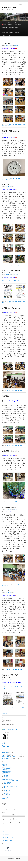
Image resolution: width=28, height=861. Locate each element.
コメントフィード (5, 746)
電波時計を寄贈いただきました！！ (9, 754)
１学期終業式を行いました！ (11, 308)
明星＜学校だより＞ (7, 775)
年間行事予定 (4, 27)
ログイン (4, 743)
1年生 (7, 124)
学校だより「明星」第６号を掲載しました (10, 756)
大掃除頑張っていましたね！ (11, 451)
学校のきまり (4, 35)
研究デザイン (16, 22)
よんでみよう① (7, 795)
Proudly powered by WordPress (14, 858)
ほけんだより (6, 776)
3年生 (13, 124)
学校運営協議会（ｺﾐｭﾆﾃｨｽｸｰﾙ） (7, 32)
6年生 (21, 124)
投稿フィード (4, 745)
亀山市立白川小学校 (9, 7)
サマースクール (7, 185)
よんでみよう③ (7, 793)
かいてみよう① (7, 797)
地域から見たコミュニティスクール (10, 786)
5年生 (19, 124)
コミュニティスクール (6, 125)
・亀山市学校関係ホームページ (7, 837)
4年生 (16, 124)
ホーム (3, 22)
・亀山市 (3, 831)
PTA (24, 124)
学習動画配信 (17, 32)
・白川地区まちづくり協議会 (7, 840)
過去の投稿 (4, 713)
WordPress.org (5, 748)
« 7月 (7, 824)
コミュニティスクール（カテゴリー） (11, 784)
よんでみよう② (7, 794)
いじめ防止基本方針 (17, 24)
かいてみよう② (7, 791)
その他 (10, 35)
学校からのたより (14, 29)
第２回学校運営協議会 (9, 507)
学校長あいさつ (9, 22)
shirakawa (16, 45)
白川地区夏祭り (7, 43)
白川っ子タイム (7, 591)
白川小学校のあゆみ (5, 29)
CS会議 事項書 (7, 783)
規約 (4, 787)
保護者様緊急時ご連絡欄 (13, 27)
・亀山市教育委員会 (5, 834)
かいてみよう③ (7, 790)
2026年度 (11, 707)
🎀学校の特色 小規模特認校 (7, 24)
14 (16, 819)
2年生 (10, 124)
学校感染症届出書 (7, 778)
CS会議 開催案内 (7, 782)
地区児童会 (5, 396)
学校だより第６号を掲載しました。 (12, 280)
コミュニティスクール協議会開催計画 (11, 780)
